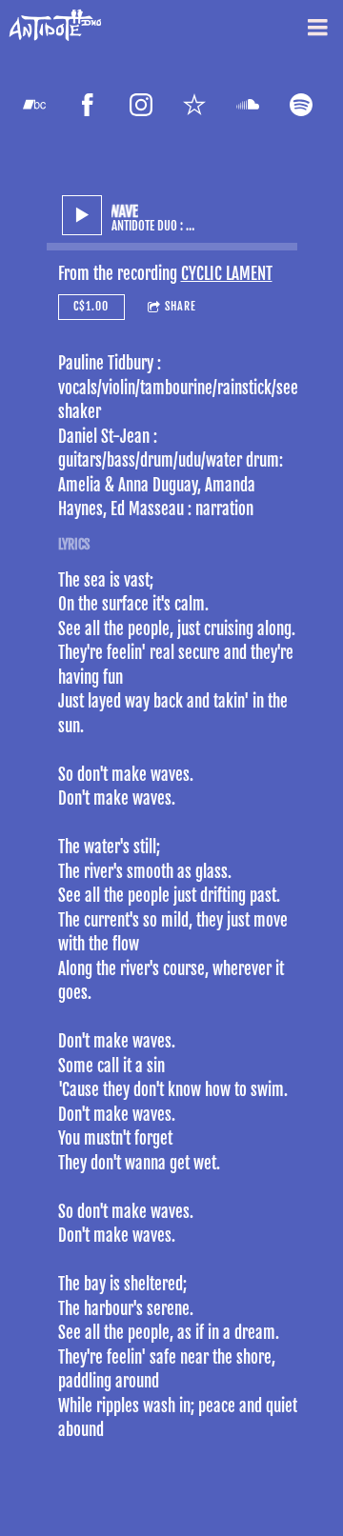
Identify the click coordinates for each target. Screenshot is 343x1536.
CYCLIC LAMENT (226, 274)
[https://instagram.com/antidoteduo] (141, 104)
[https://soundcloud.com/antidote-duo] (247, 104)
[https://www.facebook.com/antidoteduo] (87, 104)
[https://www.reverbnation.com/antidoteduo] (194, 104)
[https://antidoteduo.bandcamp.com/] (34, 104)
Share (180, 306)
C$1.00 (91, 306)
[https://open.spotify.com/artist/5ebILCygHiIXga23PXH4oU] (301, 104)
